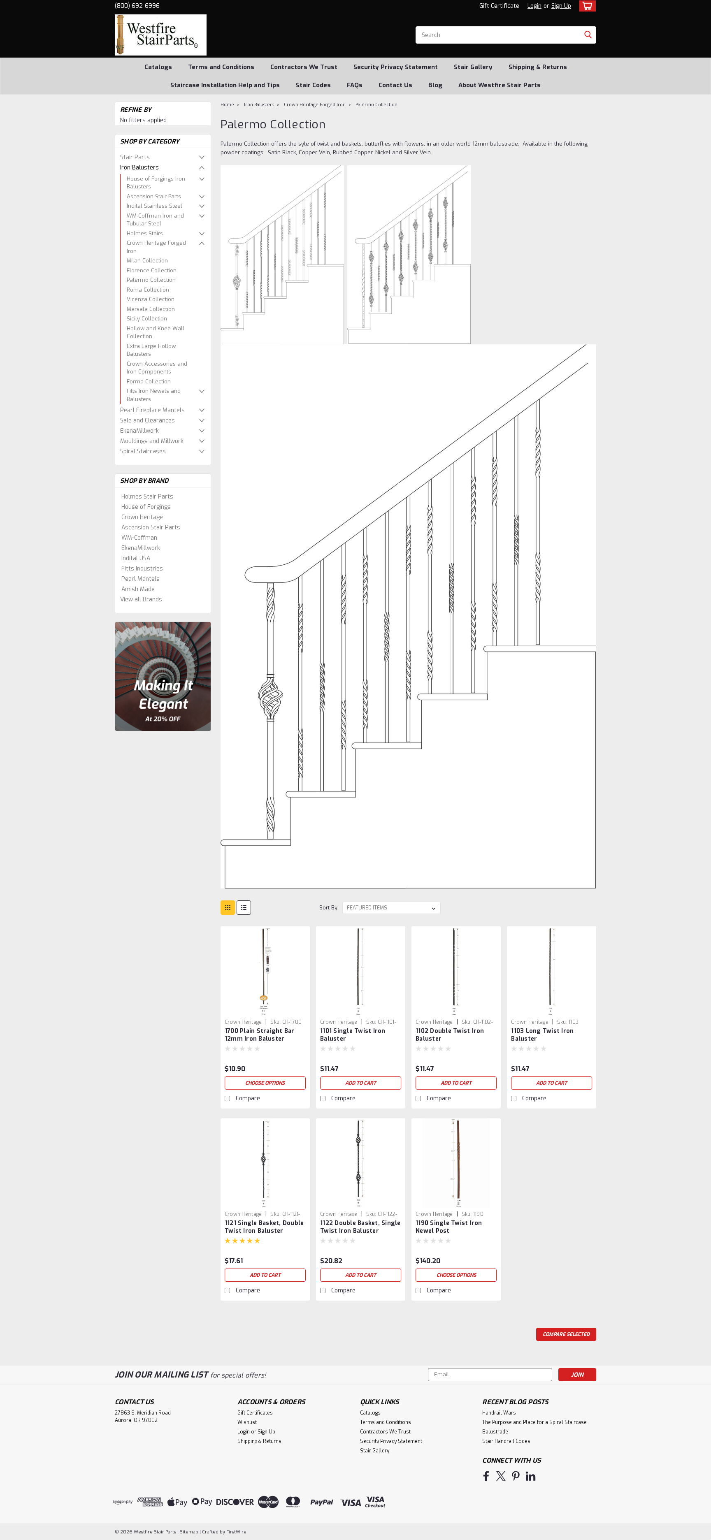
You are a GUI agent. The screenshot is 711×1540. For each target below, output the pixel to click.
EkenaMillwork (139, 431)
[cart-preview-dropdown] (585, 6)
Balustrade (495, 1432)
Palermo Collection (151, 279)
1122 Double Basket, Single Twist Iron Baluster (360, 1227)
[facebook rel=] (486, 1476)
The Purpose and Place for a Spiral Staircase (534, 1422)
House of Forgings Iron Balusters (156, 182)
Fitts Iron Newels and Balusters (154, 395)
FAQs (354, 85)
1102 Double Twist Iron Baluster (450, 1035)
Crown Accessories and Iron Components (157, 368)
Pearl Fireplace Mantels (152, 410)
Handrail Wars (499, 1413)
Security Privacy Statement (395, 67)
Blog (435, 85)
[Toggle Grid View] (228, 907)
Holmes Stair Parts (147, 497)
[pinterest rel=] (516, 1476)
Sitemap (189, 1532)
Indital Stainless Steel (154, 205)
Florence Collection (152, 270)
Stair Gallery (473, 67)
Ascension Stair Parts (154, 196)
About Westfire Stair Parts (499, 85)
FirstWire (235, 1532)
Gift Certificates (255, 1413)
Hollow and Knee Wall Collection (155, 332)
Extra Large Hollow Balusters (151, 350)
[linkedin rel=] (530, 1476)
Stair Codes (313, 85)
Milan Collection (147, 260)
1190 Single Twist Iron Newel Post (449, 1227)
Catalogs (158, 67)
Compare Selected (566, 1334)
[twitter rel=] (501, 1476)
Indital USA (135, 558)
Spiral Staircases (143, 451)
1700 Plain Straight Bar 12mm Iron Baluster (260, 1035)
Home (227, 105)
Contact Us (395, 85)
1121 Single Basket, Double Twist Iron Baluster (264, 1227)
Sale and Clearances (147, 420)
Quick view (265, 1009)
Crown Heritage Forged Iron (156, 247)
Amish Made (138, 589)
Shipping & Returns (538, 67)
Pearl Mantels (140, 579)
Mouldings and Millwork (152, 441)
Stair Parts (135, 157)
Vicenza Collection (150, 299)
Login (534, 6)
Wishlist (247, 1422)
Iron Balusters (139, 168)
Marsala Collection (151, 309)
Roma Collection (148, 289)
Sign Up (561, 6)
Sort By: (329, 907)
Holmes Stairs (145, 233)
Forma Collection (149, 381)
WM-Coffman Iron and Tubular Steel (155, 219)
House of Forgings (146, 507)
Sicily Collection (147, 318)
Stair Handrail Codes (506, 1441)
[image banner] (163, 676)
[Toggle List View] (244, 907)
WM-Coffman (139, 538)
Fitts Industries (142, 569)
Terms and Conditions (221, 67)
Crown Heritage (142, 517)
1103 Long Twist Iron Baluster (542, 1035)
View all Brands (141, 599)
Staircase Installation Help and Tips (225, 85)
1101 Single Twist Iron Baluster (353, 1035)
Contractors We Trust (303, 67)
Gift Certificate (499, 6)
